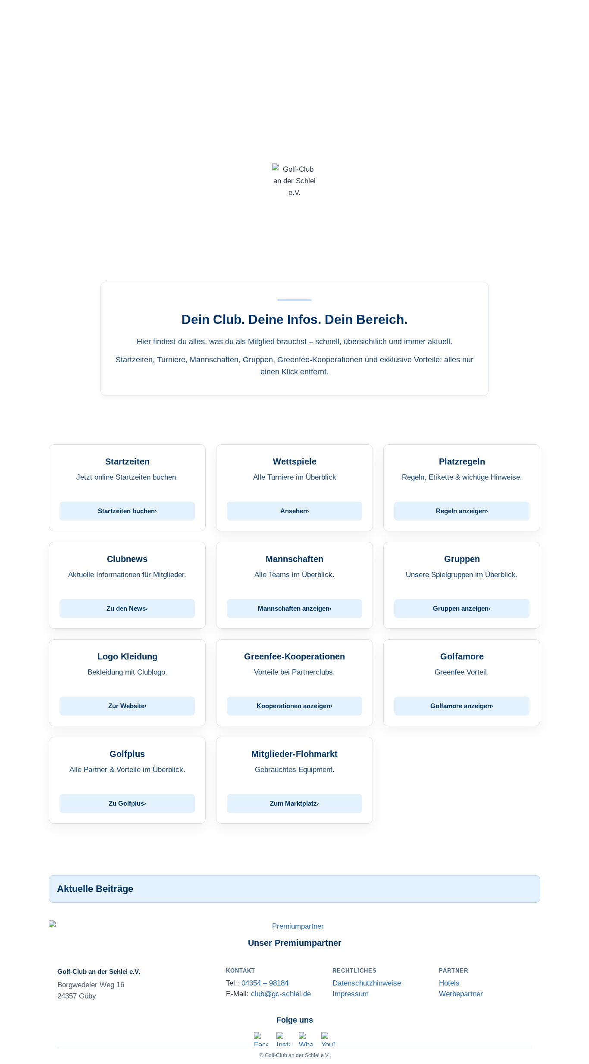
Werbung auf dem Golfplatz (295, 81)
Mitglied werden (228, 59)
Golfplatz (110, 59)
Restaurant (373, 59)
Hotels (449, 983)
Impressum (350, 994)
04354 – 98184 (264, 983)
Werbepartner (461, 994)
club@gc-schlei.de (281, 994)
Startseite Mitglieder (498, 59)
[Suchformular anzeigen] (294, 252)
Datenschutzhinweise (366, 983)
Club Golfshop (162, 59)
